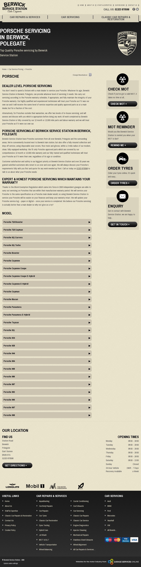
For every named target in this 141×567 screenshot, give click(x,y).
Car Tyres (43, 516)
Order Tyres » (120, 183)
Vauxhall (110, 520)
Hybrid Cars (43, 530)
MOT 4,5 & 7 (44, 540)
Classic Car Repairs (81, 516)
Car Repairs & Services (25, 17)
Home (82, 5)
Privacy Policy (10, 525)
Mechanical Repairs (81, 535)
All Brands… (112, 530)
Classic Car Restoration (48, 520)
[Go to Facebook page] (133, 9)
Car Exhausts (78, 506)
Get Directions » (16, 465)
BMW (109, 506)
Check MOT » (119, 104)
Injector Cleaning (79, 530)
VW (108, 525)
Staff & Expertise (104, 5)
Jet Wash (43, 535)
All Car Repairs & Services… (84, 549)
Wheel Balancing (45, 549)
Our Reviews (120, 5)
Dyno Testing (44, 525)
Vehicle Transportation (48, 545)
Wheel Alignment (79, 545)
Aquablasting (44, 501)
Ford (109, 511)
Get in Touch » (120, 224)
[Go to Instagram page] (137, 9)
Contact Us (132, 5)
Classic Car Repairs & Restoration (115, 18)
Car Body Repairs (46, 506)
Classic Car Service (81, 520)
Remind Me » (118, 145)
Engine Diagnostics (81, 525)
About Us (90, 5)
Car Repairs (43, 511)
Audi (109, 501)
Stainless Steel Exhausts (83, 540)
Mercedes (111, 516)
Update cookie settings (11, 563)
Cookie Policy (10, 530)
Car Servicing (70, 17)
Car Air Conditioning (81, 501)
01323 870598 (116, 9)
